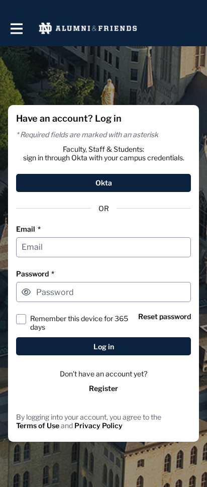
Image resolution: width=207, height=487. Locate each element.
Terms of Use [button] (37, 425)
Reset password (164, 316)
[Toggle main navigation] (16, 28)
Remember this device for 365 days (79, 322)
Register (103, 388)
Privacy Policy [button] (98, 425)
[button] (26, 292)
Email (28, 229)
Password (35, 273)
